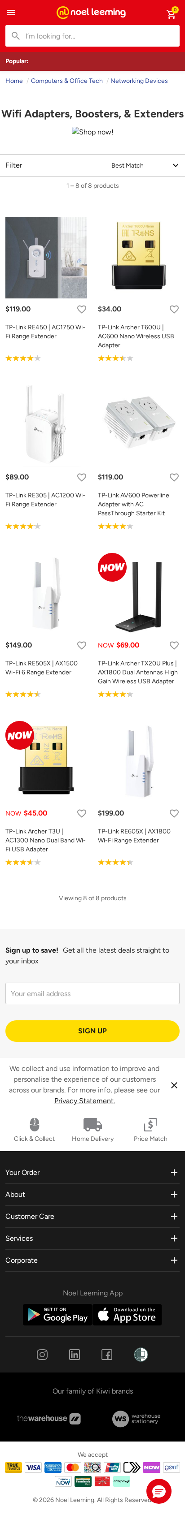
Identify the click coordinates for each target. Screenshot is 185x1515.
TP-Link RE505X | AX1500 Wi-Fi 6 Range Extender (41, 668)
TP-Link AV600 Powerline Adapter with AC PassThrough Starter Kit (133, 504)
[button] (159, 1491)
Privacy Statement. (84, 1100)
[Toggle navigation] (10, 12)
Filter (13, 165)
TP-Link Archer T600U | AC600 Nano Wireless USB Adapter (136, 336)
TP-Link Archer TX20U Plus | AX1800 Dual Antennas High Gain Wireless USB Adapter (138, 672)
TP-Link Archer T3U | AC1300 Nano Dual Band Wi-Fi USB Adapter (45, 840)
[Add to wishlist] (81, 309)
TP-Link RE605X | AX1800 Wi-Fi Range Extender (134, 836)
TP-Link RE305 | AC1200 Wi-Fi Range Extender (45, 500)
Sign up (92, 1031)
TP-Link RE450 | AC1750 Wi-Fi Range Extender (45, 332)
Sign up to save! (31, 950)
